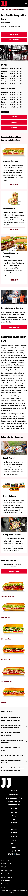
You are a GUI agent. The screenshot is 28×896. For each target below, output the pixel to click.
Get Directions (14, 40)
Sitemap (3, 887)
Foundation (14, 829)
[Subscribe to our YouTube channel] (19, 851)
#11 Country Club (6, 681)
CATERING (14, 122)
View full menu (14, 571)
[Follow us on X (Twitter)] (9, 851)
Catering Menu (14, 327)
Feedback (14, 832)
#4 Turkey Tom (5, 617)
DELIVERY (14, 128)
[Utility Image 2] (17, 854)
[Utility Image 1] (10, 854)
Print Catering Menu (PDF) (14, 798)
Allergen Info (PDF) (14, 801)
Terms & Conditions (6, 860)
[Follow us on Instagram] (15, 851)
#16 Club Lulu (5, 660)
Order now (14, 184)
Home (2, 9)
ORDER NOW (14, 280)
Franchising (14, 822)
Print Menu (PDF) (14, 794)
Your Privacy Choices (6, 870)
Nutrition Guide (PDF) (14, 804)
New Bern (15, 9)
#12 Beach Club (6, 639)
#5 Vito (3, 702)
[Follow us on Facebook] (12, 851)
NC (10, 9)
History (14, 816)
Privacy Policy (5, 867)
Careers (14, 826)
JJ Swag (14, 847)
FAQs (14, 819)
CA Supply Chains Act (6, 877)
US (7, 9)
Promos (14, 840)
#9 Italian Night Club (7, 596)
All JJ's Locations (5, 880)
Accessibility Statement (7, 873)
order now (14, 229)
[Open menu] (26, 3)
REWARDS (14, 117)
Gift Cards (14, 844)
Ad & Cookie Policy (6, 863)
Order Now (14, 34)
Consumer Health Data (7, 884)
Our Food (14, 812)
